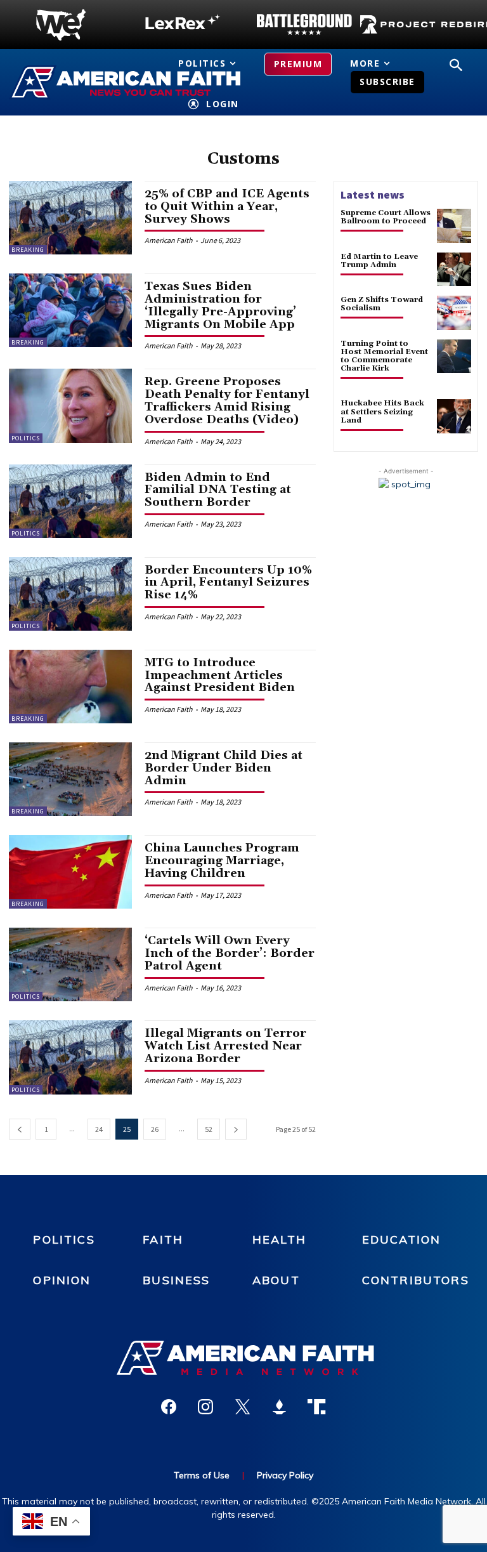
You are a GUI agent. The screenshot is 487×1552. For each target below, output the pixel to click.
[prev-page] (19, 1129)
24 (99, 1129)
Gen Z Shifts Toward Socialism (382, 304)
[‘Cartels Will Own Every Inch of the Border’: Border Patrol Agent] (70, 964)
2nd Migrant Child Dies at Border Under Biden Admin (223, 768)
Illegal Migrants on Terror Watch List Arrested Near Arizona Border (225, 1046)
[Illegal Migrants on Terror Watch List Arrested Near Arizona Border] (70, 1057)
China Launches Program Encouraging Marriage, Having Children (222, 861)
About (276, 1280)
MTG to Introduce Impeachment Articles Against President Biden (220, 675)
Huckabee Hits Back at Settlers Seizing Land (382, 411)
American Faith (169, 240)
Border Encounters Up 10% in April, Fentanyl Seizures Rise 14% (228, 583)
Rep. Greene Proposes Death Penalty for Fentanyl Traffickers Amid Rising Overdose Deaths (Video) (227, 400)
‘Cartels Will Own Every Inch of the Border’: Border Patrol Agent (230, 953)
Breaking (27, 250)
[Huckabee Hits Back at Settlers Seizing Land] (454, 416)
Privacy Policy (285, 1475)
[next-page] (236, 1129)
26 (155, 1129)
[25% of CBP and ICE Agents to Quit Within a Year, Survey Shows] (70, 217)
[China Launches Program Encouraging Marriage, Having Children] (70, 872)
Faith (163, 1239)
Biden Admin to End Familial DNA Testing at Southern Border (218, 490)
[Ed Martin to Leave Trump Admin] (454, 270)
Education (401, 1239)
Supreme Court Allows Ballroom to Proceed (386, 217)
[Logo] (61, 25)
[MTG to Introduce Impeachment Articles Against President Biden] (70, 686)
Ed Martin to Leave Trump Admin (379, 261)
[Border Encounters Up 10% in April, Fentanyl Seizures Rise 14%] (70, 594)
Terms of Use (202, 1475)
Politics (25, 438)
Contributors (415, 1280)
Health (279, 1239)
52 (208, 1129)
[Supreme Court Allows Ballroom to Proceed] (454, 226)
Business (176, 1280)
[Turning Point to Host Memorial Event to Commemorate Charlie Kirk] (454, 356)
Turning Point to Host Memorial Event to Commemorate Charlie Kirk (384, 356)
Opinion (62, 1280)
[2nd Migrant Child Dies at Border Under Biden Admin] (70, 779)
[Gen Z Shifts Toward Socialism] (454, 313)
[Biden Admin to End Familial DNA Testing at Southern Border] (70, 501)
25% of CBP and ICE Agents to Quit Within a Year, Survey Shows (227, 207)
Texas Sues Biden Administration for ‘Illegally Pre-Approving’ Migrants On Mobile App (220, 305)
